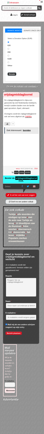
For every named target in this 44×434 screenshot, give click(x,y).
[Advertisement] (21, 150)
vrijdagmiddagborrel (18, 94)
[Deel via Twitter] (28, 186)
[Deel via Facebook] (22, 186)
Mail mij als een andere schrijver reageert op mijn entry (20, 325)
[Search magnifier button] (39, 8)
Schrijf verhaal (29, 15)
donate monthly (15, 30)
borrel (16, 172)
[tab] (13, 31)
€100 (9, 59)
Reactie (9, 276)
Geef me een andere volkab (22, 202)
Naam (8, 301)
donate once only (32, 30)
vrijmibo (27, 172)
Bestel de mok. (21, 179)
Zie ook (22, 86)
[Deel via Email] (34, 186)
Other (10, 65)
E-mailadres (11, 313)
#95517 (18, 168)
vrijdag (21, 172)
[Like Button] (7, 124)
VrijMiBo (28, 116)
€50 (9, 52)
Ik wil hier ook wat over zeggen (22, 195)
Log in (15, 15)
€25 (9, 45)
